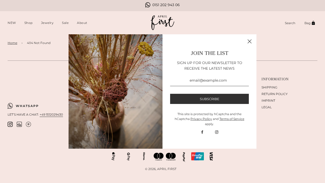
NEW (12, 23)
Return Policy (275, 94)
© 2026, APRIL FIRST (160, 169)
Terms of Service (231, 119)
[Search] (290, 23)
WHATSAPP (27, 106)
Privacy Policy (201, 119)
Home (12, 43)
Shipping (269, 87)
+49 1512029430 (51, 114)
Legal (267, 107)
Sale (65, 23)
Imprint (268, 100)
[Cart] (310, 23)
